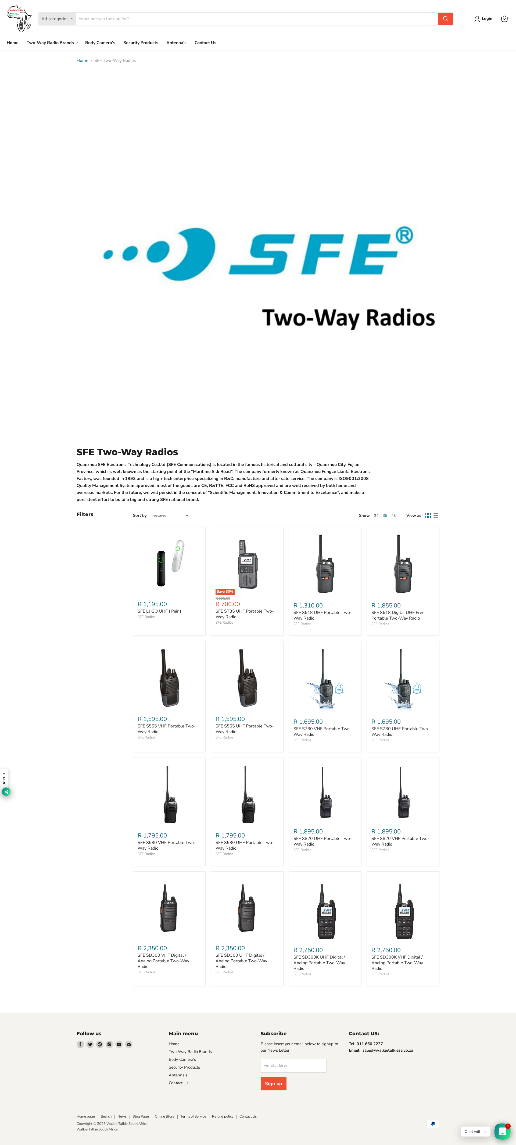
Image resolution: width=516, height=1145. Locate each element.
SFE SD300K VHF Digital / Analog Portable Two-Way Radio (397, 962)
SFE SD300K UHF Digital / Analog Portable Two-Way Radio (319, 962)
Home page (86, 1116)
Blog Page (140, 1116)
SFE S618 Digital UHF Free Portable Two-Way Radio (398, 615)
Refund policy (223, 1116)
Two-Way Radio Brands (51, 43)
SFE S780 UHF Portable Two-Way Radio (400, 731)
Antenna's (176, 43)
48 (393, 515)
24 (376, 515)
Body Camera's (100, 43)
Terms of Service (193, 1116)
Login (487, 18)
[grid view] (428, 515)
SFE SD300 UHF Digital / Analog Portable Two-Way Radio (241, 961)
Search (106, 1116)
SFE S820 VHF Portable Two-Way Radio (400, 841)
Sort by (140, 515)
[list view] (435, 515)
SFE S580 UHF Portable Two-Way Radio (245, 845)
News (122, 1116)
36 (385, 515)
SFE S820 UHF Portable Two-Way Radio (322, 841)
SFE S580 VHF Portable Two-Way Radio (167, 845)
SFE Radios (146, 616)
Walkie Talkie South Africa (97, 1129)
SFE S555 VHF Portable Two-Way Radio (167, 729)
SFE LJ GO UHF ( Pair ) (159, 611)
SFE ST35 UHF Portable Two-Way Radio (245, 614)
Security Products (140, 43)
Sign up (273, 1083)
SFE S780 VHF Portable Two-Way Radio (322, 731)
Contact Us (205, 43)
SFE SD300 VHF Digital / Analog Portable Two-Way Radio (163, 961)
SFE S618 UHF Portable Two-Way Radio (322, 615)
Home (13, 43)
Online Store (164, 1116)
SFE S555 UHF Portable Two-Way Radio (245, 729)
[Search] (445, 19)
